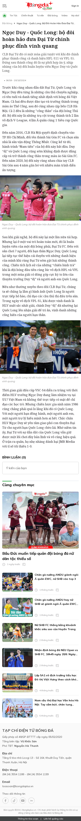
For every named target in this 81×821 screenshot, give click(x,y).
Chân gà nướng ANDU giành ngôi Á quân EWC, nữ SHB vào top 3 (56, 577)
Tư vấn (40, 15)
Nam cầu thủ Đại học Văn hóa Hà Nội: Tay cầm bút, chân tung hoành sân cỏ (56, 703)
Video (64, 15)
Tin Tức (13, 15)
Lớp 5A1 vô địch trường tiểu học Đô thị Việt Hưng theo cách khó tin (55, 678)
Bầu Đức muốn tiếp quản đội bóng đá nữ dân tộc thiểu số (38, 556)
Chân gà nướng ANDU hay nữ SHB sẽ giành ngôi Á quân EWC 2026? (55, 602)
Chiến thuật (27, 15)
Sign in (75, 5)
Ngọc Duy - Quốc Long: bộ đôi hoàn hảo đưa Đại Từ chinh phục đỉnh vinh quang (45, 23)
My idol (75, 15)
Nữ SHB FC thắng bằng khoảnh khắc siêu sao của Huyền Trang (55, 627)
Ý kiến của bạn (16, 468)
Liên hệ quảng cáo (53, 818)
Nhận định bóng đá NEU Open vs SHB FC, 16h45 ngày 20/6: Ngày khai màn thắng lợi (56, 652)
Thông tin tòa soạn (28, 818)
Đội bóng (53, 15)
